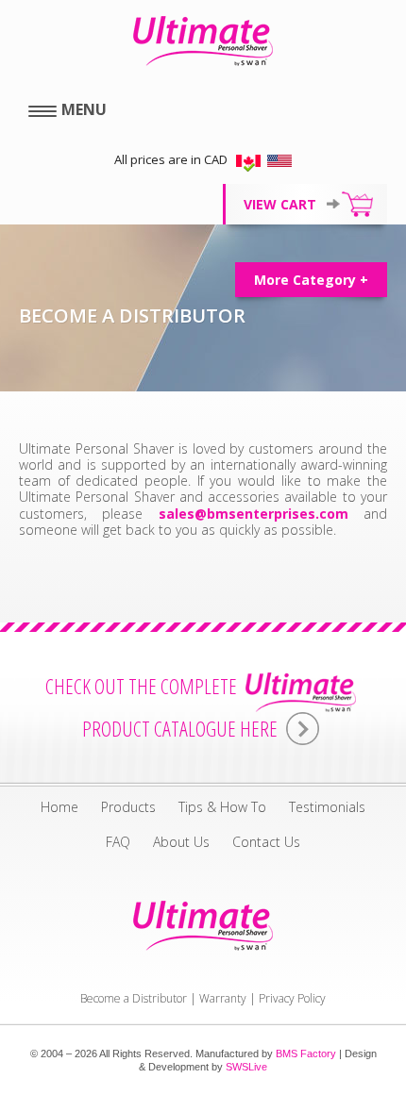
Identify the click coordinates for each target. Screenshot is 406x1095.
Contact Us (266, 842)
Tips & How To (222, 807)
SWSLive (246, 1066)
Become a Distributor (133, 998)
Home (59, 807)
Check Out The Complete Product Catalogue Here (163, 707)
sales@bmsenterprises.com (253, 514)
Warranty (222, 998)
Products (128, 807)
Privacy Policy (292, 998)
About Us (181, 842)
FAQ (118, 842)
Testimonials (327, 807)
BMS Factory (306, 1053)
